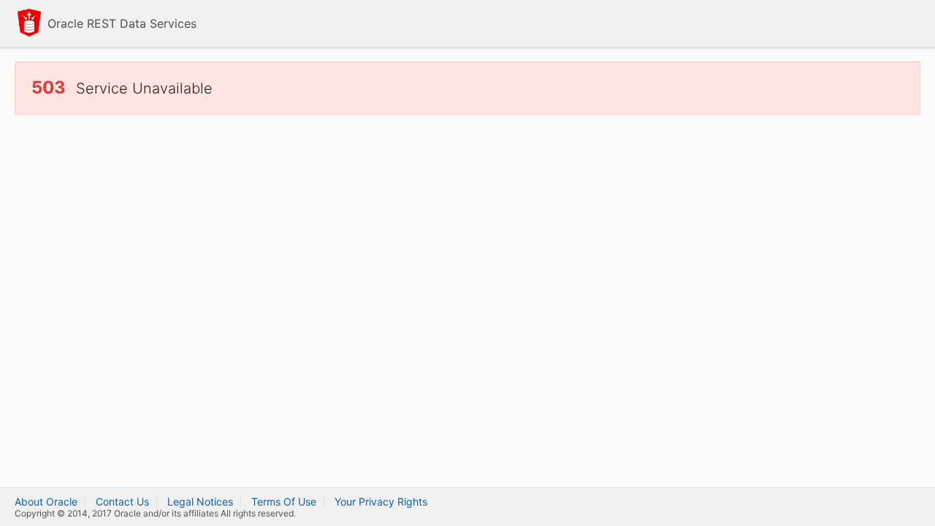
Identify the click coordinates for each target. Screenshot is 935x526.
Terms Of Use (283, 501)
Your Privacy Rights (381, 501)
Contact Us (122, 501)
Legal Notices (200, 501)
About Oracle (46, 501)
